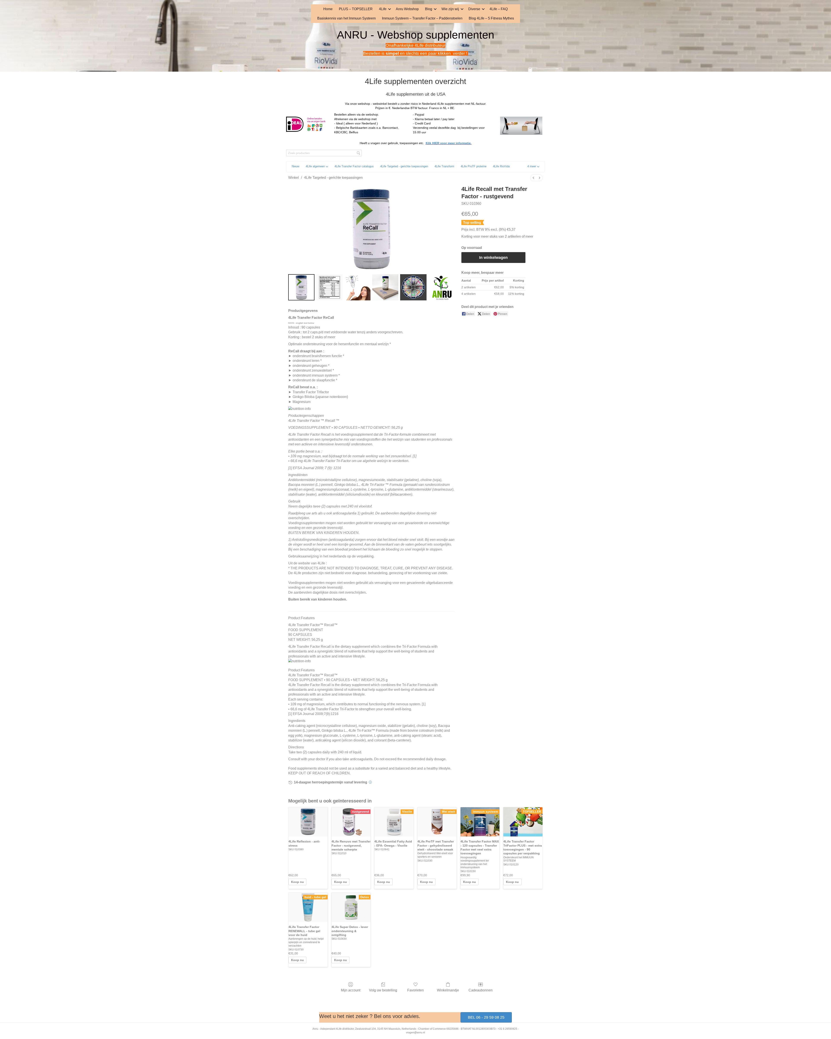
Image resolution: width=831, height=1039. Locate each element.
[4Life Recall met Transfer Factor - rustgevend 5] (441, 287)
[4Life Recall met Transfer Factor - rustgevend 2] (357, 287)
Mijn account (350, 990)
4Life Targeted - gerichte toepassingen (333, 177)
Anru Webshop (407, 9)
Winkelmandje (448, 990)
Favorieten (415, 990)
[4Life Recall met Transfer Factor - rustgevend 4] (413, 287)
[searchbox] (324, 153)
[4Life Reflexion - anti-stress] (308, 822)
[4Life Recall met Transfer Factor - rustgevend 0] (301, 287)
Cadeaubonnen (481, 990)
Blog (428, 9)
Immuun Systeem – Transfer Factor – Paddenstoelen (422, 18)
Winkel (293, 177)
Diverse (474, 9)
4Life (383, 9)
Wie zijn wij (450, 9)
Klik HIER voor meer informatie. (449, 143)
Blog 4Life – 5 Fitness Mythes (491, 18)
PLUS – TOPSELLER (356, 9)
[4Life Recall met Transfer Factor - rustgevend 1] (329, 287)
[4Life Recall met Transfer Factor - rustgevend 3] (385, 287)
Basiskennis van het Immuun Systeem (346, 18)
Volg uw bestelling (383, 990)
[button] (390, 9)
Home (328, 9)
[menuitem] (533, 178)
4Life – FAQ (499, 9)
